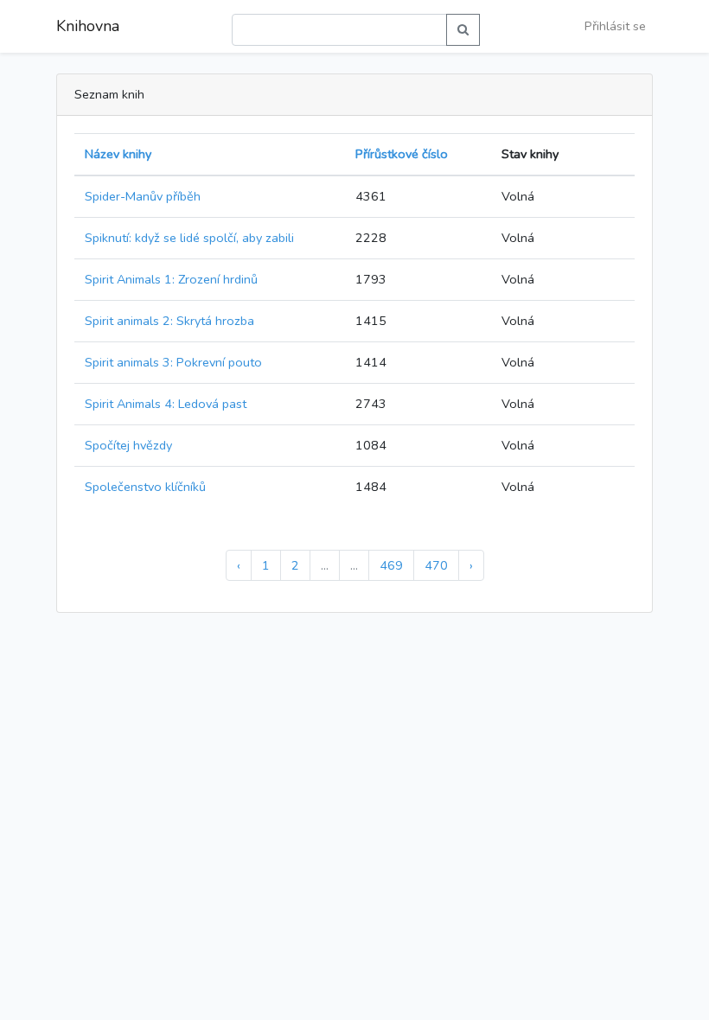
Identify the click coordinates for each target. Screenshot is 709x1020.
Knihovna (87, 26)
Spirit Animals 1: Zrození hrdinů (171, 279)
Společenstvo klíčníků (145, 486)
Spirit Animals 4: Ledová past (165, 403)
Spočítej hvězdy (128, 445)
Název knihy (118, 154)
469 (391, 565)
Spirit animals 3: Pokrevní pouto (173, 362)
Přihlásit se (615, 26)
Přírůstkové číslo (401, 154)
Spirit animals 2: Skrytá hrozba (169, 320)
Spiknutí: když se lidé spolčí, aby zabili (189, 237)
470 (436, 565)
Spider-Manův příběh (143, 196)
